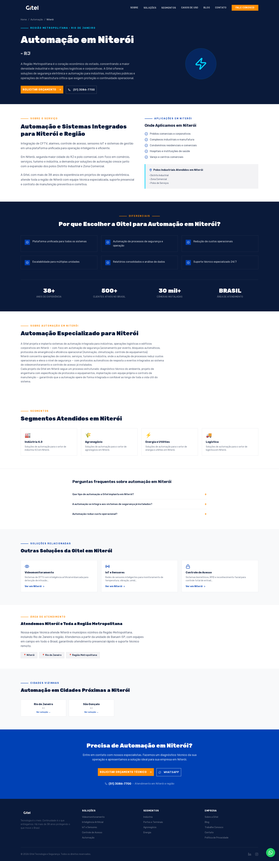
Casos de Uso (189, 7)
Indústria (148, 817)
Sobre (134, 7)
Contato (220, 7)
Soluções (150, 7)
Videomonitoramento (93, 817)
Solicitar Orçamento (39, 89)
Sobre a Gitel (211, 817)
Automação (88, 837)
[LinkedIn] (249, 854)
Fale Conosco (245, 7)
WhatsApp (171, 772)
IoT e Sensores (89, 827)
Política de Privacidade (216, 837)
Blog (206, 7)
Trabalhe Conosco (214, 827)
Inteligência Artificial (92, 822)
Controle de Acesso (92, 832)
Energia (147, 832)
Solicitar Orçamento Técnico (123, 772)
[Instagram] (256, 854)
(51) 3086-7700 (84, 89)
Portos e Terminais (153, 822)
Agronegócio (149, 827)
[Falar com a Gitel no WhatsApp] (270, 852)
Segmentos (168, 7)
